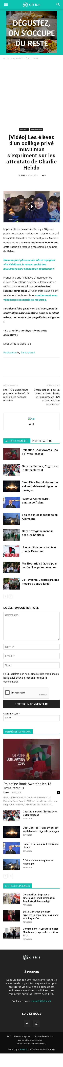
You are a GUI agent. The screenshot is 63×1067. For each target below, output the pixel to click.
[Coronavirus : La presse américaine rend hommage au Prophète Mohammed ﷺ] (11, 899)
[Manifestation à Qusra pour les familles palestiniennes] (11, 567)
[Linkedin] (39, 182)
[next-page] (11, 596)
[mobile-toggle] (5, 4)
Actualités (18, 58)
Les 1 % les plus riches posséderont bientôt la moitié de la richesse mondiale (16, 395)
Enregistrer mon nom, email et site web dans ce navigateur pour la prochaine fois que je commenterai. (31, 677)
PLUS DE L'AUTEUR (42, 441)
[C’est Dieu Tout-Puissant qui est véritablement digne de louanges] (11, 486)
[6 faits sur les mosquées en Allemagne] (11, 519)
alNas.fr (23, 1049)
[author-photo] (31, 418)
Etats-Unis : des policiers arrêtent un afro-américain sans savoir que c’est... (40, 915)
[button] (58, 4)
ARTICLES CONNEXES (16, 441)
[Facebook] (16, 182)
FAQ (9, 1036)
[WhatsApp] (31, 182)
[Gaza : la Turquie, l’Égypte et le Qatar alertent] (11, 470)
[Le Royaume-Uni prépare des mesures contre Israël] (11, 584)
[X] (23, 182)
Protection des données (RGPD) (31, 1043)
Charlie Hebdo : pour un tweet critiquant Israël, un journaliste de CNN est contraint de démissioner (47, 397)
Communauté (32, 58)
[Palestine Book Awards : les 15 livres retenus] (11, 454)
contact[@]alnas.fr (41, 1001)
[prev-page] (5, 596)
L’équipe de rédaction (43, 1036)
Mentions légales (22, 1036)
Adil (23, 175)
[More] (47, 182)
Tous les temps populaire (47, 881)
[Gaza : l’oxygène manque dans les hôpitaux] (11, 535)
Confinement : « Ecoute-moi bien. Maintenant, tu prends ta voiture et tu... (41, 932)
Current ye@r (11, 713)
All (13, 881)
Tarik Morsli (28, 352)
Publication (10, 352)
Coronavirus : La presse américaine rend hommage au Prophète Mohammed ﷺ (39, 898)
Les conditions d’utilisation (30, 1039)
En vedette (25, 881)
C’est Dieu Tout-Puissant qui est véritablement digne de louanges (40, 486)
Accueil (6, 58)
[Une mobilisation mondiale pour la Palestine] (11, 551)
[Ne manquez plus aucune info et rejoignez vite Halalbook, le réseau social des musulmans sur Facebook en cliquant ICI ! (29, 264)
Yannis (6, 792)
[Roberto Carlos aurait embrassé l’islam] (11, 502)
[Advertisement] (31, 93)
